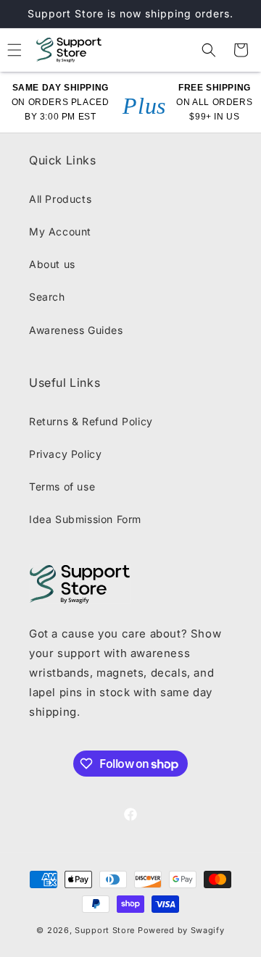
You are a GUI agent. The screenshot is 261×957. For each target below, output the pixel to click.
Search (47, 297)
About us (52, 264)
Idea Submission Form (85, 519)
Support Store (105, 930)
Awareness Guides (76, 330)
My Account (60, 231)
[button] (209, 50)
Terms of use (62, 486)
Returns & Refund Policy (91, 421)
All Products (60, 199)
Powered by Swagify (181, 930)
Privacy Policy (65, 454)
